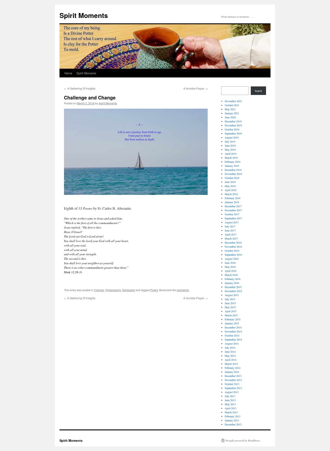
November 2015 (233, 291)
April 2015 (230, 311)
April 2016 (230, 271)
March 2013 (231, 412)
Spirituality (128, 290)
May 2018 (230, 186)
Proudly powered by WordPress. (243, 440)
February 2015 (232, 319)
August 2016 (232, 258)
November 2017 (233, 210)
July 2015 (230, 299)
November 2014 (233, 331)
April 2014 (230, 359)
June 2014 (230, 351)
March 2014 (231, 363)
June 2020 (230, 117)
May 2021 (230, 109)
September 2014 (233, 339)
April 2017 (230, 234)
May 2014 (230, 355)
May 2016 (230, 266)
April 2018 (230, 190)
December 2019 (233, 121)
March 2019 (231, 157)
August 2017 (232, 222)
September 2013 (233, 388)
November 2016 (233, 246)
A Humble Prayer (195, 88)
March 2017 (231, 238)
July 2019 (230, 141)
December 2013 (233, 376)
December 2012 (233, 424)
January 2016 (232, 283)
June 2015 (230, 303)
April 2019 (230, 153)
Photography (113, 290)
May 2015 (230, 307)
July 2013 (230, 396)
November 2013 (233, 380)
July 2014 (230, 347)
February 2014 (232, 368)
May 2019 (230, 149)
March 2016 (231, 275)
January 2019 (232, 165)
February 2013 (232, 416)
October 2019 (232, 129)
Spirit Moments (83, 15)
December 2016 (233, 242)
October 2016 (232, 250)
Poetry (154, 290)
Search (258, 90)
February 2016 (232, 279)
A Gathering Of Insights (79, 88)
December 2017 (233, 206)
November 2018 (233, 174)
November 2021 (233, 101)
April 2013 (230, 408)
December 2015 (233, 287)
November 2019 (233, 125)
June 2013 (230, 400)
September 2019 (233, 133)
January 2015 (232, 323)
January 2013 (232, 420)
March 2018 (231, 194)
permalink (183, 290)
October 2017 (232, 214)
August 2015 (232, 295)
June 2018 (230, 182)
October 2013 (232, 384)
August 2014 (232, 343)
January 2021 (232, 113)
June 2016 (230, 262)
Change (99, 290)
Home (68, 73)
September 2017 (233, 218)
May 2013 (230, 404)
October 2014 (232, 335)
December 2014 (233, 327)
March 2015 (231, 315)
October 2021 (232, 105)
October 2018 (232, 178)
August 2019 (232, 137)
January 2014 (232, 372)
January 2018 (232, 202)
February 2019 (232, 161)
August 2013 (232, 392)
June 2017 (230, 230)
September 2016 (233, 254)
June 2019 (230, 145)
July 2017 (230, 226)
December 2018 (233, 170)
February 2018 (232, 198)
